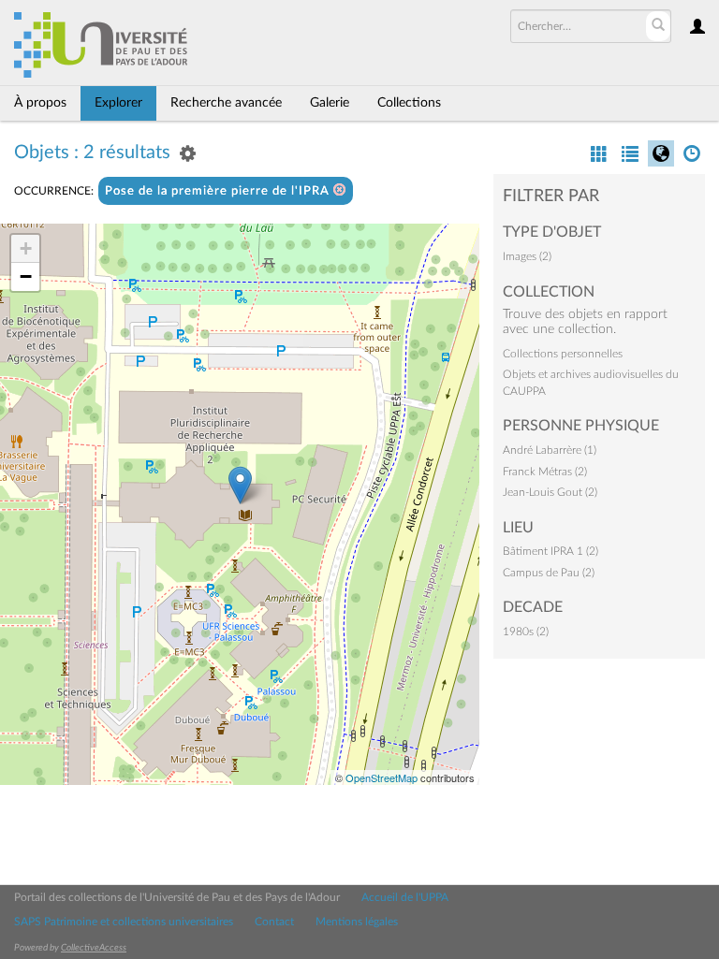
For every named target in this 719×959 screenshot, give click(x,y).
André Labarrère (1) (549, 450)
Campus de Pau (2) (548, 572)
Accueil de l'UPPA (404, 897)
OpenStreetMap (381, 777)
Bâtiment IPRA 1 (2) (550, 551)
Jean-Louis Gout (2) (550, 492)
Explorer (118, 102)
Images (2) (527, 256)
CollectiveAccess (93, 947)
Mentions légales (356, 921)
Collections (409, 102)
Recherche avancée (226, 102)
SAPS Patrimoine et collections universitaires (123, 921)
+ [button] (26, 248)
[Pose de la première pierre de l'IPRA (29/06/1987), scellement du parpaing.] (240, 485)
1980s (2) (526, 631)
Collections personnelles (563, 353)
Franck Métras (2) (545, 471)
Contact (274, 921)
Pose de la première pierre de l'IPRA (219, 191)
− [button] (26, 276)
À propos (40, 102)
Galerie (329, 102)
